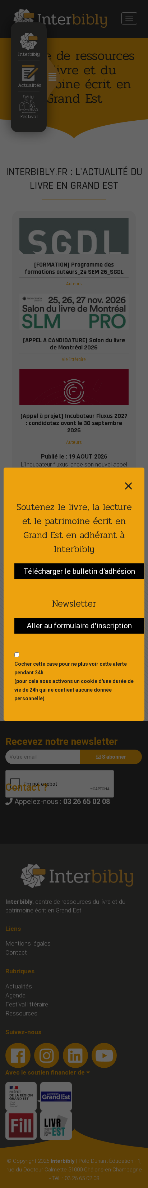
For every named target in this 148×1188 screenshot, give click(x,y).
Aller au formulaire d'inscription (79, 625)
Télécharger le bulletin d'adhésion (79, 571)
